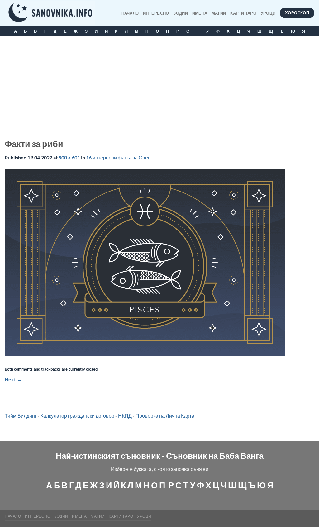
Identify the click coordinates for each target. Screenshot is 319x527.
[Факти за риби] (145, 262)
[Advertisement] (159, 82)
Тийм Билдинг (21, 416)
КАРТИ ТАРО (243, 13)
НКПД (125, 416)
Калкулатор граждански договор (77, 416)
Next (13, 379)
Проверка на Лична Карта (165, 416)
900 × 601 (69, 157)
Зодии (180, 13)
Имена (199, 13)
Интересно (156, 13)
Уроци (268, 13)
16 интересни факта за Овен (118, 157)
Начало (130, 13)
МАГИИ (219, 13)
